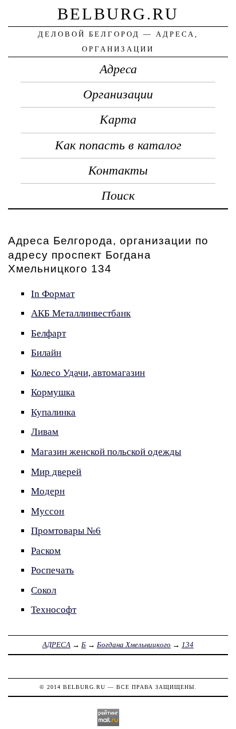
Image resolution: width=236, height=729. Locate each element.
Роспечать (52, 570)
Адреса (118, 69)
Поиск (118, 196)
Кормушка (53, 392)
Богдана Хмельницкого (134, 644)
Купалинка (53, 412)
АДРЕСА (56, 644)
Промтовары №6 (66, 530)
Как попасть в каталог (118, 145)
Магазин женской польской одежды (106, 451)
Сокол (43, 590)
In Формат (52, 293)
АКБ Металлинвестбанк (81, 313)
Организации (118, 94)
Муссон (47, 511)
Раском (46, 550)
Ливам (44, 431)
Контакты (118, 170)
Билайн (46, 352)
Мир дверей (56, 471)
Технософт (53, 609)
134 (188, 644)
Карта (118, 119)
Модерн (48, 491)
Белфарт (48, 333)
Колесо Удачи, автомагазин (88, 372)
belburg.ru (118, 14)
